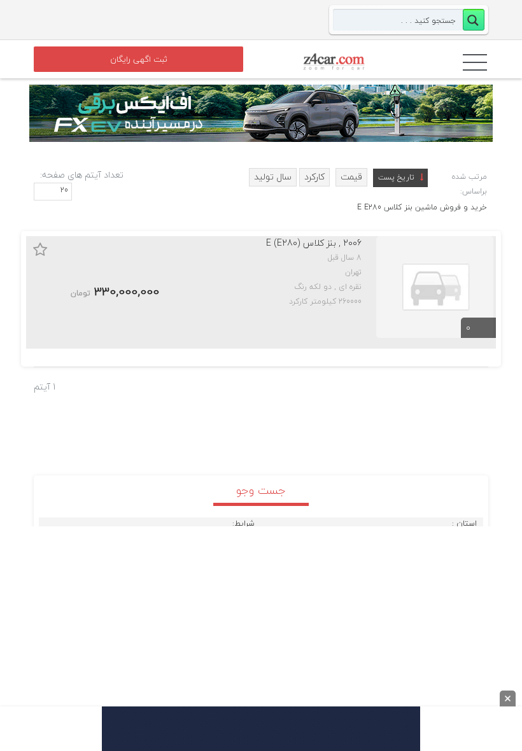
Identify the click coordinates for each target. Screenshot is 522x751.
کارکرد (314, 177)
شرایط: (243, 523)
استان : (464, 523)
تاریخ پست (396, 177)
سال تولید (273, 177)
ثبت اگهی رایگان (138, 59)
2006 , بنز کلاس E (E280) (314, 243)
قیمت (351, 177)
